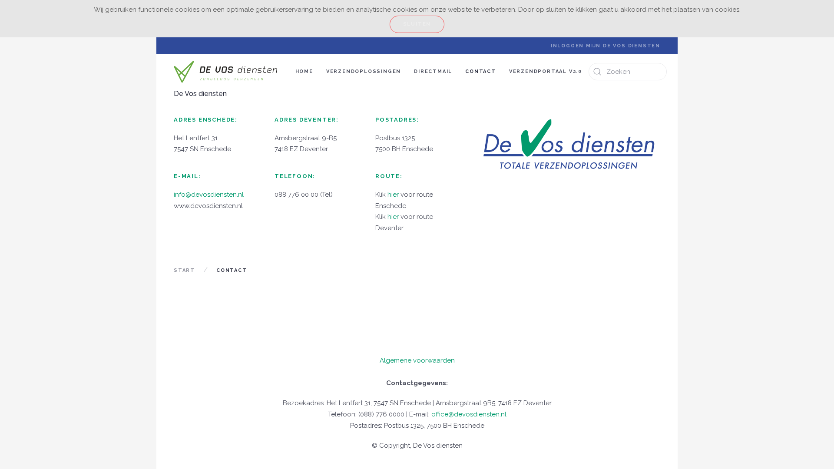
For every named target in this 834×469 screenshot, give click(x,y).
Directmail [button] (433, 71)
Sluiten (417, 24)
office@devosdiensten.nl (468, 414)
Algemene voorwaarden (417, 360)
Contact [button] (480, 71)
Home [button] (304, 71)
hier (393, 194)
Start (184, 270)
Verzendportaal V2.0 (545, 71)
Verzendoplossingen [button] (363, 71)
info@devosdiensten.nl (209, 194)
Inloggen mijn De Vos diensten (605, 46)
